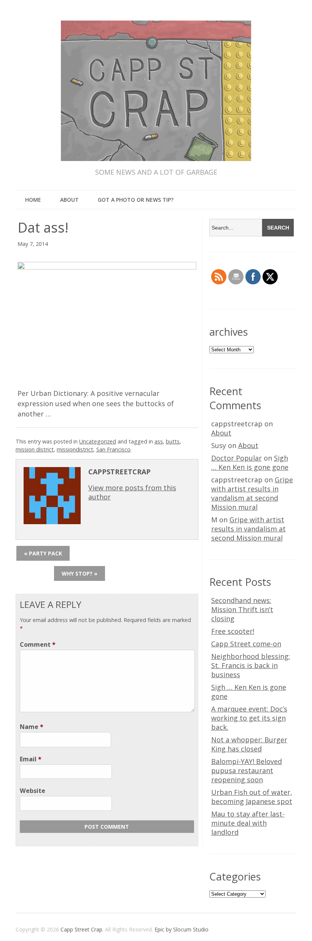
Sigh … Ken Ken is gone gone (249, 462)
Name (31, 726)
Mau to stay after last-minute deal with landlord (248, 823)
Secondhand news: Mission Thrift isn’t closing (242, 609)
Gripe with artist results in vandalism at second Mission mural (252, 493)
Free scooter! (232, 631)
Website (32, 790)
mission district (35, 449)
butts (173, 441)
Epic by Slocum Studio (181, 929)
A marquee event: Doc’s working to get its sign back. (249, 718)
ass (158, 441)
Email (30, 759)
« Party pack (43, 553)
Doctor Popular (236, 458)
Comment (38, 644)
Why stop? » (79, 573)
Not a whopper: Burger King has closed (249, 744)
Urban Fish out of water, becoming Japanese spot (251, 797)
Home (33, 199)
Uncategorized (97, 441)
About (69, 199)
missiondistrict (75, 449)
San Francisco (113, 449)
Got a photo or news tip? (136, 199)
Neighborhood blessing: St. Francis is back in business (250, 665)
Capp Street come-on (246, 643)
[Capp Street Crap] (156, 146)
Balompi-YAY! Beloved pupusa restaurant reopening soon (246, 770)
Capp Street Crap (81, 929)
